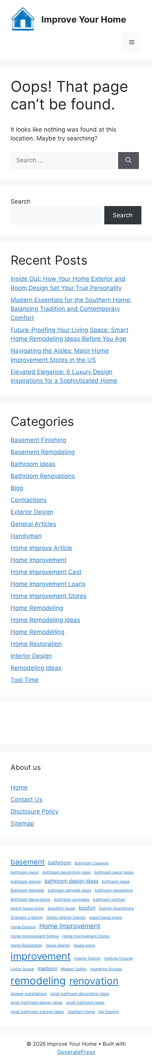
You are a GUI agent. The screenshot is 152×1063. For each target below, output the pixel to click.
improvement (41, 956)
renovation (93, 981)
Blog (17, 487)
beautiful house (61, 908)
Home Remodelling (37, 631)
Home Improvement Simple (35, 936)
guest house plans (105, 917)
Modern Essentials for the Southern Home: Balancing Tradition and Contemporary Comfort (71, 308)
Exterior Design (32, 511)
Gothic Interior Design (66, 917)
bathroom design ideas (71, 881)
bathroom (59, 862)
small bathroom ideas (85, 1002)
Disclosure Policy (34, 811)
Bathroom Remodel (27, 890)
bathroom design (26, 881)
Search (20, 201)
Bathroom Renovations (43, 475)
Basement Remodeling (43, 451)
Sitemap (22, 823)
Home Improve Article (41, 547)
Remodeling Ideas (36, 667)
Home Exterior (23, 927)
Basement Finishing (38, 439)
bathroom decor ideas (114, 872)
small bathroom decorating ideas (79, 993)
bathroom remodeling (114, 890)
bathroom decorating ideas (66, 872)
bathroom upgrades (71, 899)
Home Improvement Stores (49, 595)
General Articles (33, 523)
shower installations (29, 993)
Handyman (26, 535)
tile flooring (108, 1011)
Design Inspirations (116, 908)
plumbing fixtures (106, 969)
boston (87, 908)
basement (28, 861)
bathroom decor (25, 872)
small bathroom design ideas (37, 1002)
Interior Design (31, 655)
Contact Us (26, 799)
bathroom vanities (109, 899)
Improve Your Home (83, 19)
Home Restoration (36, 643)
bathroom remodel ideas (69, 890)
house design (58, 945)
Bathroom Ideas (33, 463)
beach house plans (27, 908)
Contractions (29, 499)
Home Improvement (38, 559)
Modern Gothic (74, 969)
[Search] (128, 160)
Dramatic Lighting (27, 917)
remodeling (38, 980)
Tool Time (25, 679)
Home (19, 787)
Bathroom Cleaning (92, 863)
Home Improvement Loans (48, 583)
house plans (84, 945)
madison (47, 968)
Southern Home (81, 1011)
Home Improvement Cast (46, 571)
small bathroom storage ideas (37, 1011)
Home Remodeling (37, 607)
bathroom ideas (116, 881)
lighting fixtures (118, 958)
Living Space (22, 969)
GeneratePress (76, 1052)
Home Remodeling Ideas (45, 619)
